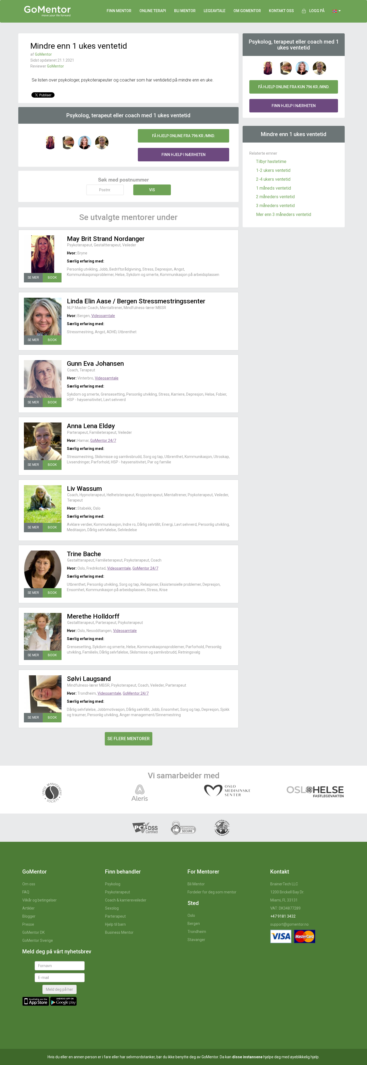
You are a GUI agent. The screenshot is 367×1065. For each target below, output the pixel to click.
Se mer (33, 277)
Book (52, 277)
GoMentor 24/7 (103, 440)
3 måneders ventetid (275, 205)
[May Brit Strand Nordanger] (43, 254)
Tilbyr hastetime (271, 161)
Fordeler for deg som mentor (212, 892)
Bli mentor (185, 11)
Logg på (317, 11)
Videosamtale (103, 316)
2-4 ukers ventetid (273, 179)
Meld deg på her (59, 989)
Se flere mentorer (128, 738)
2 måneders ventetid (275, 196)
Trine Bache (84, 554)
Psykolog (112, 884)
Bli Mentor (196, 884)
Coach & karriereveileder (125, 900)
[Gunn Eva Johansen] (43, 379)
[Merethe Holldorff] (43, 632)
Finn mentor (119, 11)
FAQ (25, 892)
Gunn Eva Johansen (95, 363)
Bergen (194, 923)
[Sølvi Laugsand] (43, 694)
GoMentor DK (33, 932)
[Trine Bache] (43, 569)
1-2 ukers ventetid (273, 170)
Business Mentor (119, 932)
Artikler (28, 908)
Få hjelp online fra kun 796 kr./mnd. (293, 87)
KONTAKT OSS (281, 11)
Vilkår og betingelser (39, 900)
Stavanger (196, 940)
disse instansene (247, 1057)
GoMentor (43, 54)
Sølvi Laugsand (89, 679)
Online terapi (152, 11)
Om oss (28, 884)
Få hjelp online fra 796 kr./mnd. (183, 136)
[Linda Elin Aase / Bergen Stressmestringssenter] (43, 316)
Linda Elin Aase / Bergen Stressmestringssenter (136, 301)
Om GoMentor (247, 11)
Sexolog (112, 908)
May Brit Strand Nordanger (106, 239)
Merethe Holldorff (93, 616)
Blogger (28, 916)
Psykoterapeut (117, 892)
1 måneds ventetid (273, 188)
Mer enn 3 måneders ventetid (283, 214)
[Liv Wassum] (43, 504)
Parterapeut (115, 916)
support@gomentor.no (289, 924)
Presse (28, 924)
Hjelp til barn (115, 924)
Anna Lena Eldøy (91, 426)
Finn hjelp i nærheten (183, 154)
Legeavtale (214, 11)
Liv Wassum (84, 488)
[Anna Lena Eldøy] (43, 441)
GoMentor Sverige (37, 940)
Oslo (191, 915)
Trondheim (197, 931)
